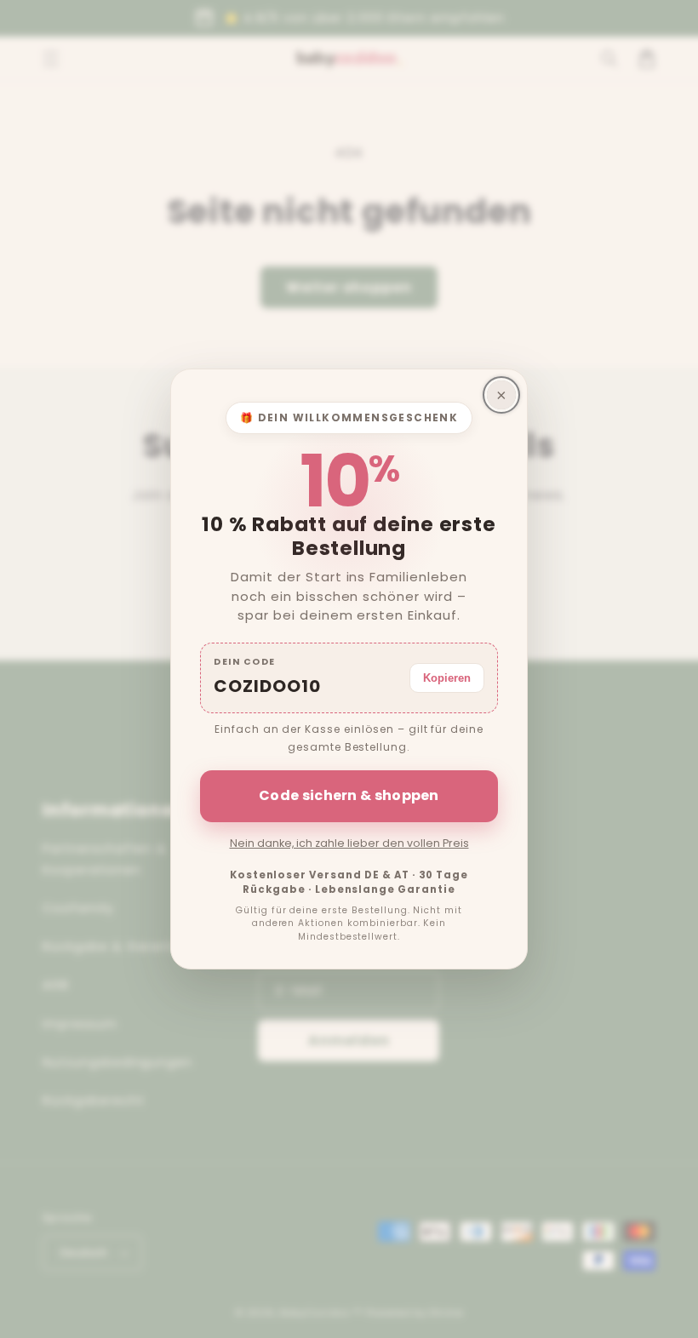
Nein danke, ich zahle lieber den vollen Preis (349, 843)
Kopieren (447, 678)
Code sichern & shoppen (349, 795)
